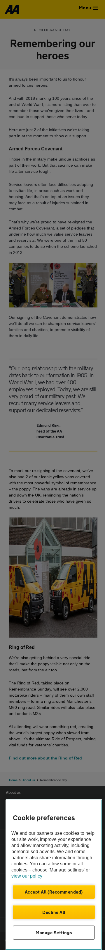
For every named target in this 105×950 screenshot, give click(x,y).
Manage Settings (54, 932)
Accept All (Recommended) (54, 891)
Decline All (53, 912)
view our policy (26, 875)
